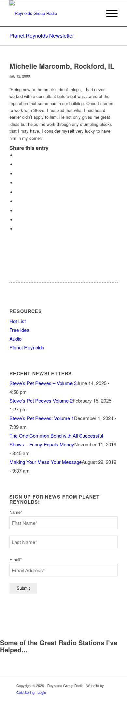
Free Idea (19, 329)
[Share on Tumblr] (17, 201)
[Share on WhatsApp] (17, 174)
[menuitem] (109, 13)
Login (41, 692)
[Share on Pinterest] (17, 183)
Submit (23, 588)
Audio (15, 338)
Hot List (17, 321)
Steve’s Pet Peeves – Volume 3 (43, 383)
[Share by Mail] (17, 229)
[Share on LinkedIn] (17, 192)
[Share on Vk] (17, 211)
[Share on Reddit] (17, 220)
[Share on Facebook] (17, 155)
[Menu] (109, 13)
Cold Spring (25, 692)
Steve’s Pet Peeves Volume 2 (41, 400)
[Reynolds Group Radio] (52, 13)
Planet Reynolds (26, 347)
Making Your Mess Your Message (45, 461)
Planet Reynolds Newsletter (41, 35)
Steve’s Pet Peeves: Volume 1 (41, 418)
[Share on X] (17, 164)
